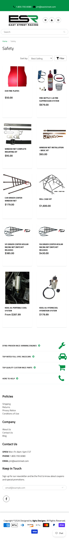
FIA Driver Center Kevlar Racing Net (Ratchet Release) (51, 247)
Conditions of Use (10, 413)
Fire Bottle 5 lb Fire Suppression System (49, 99)
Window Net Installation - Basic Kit (51, 149)
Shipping (6, 404)
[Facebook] (6, 499)
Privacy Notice (9, 410)
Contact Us (7, 432)
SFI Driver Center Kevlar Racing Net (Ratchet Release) (16, 247)
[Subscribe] (62, 487)
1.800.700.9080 (23, 6)
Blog (4, 435)
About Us (6, 429)
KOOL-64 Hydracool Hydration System (48, 309)
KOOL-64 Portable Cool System (16, 309)
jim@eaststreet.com (46, 6)
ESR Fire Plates (12, 90)
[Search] (64, 32)
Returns (6, 407)
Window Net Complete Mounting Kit (15, 150)
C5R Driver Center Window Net (13, 199)
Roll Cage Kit (45, 199)
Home (4, 41)
